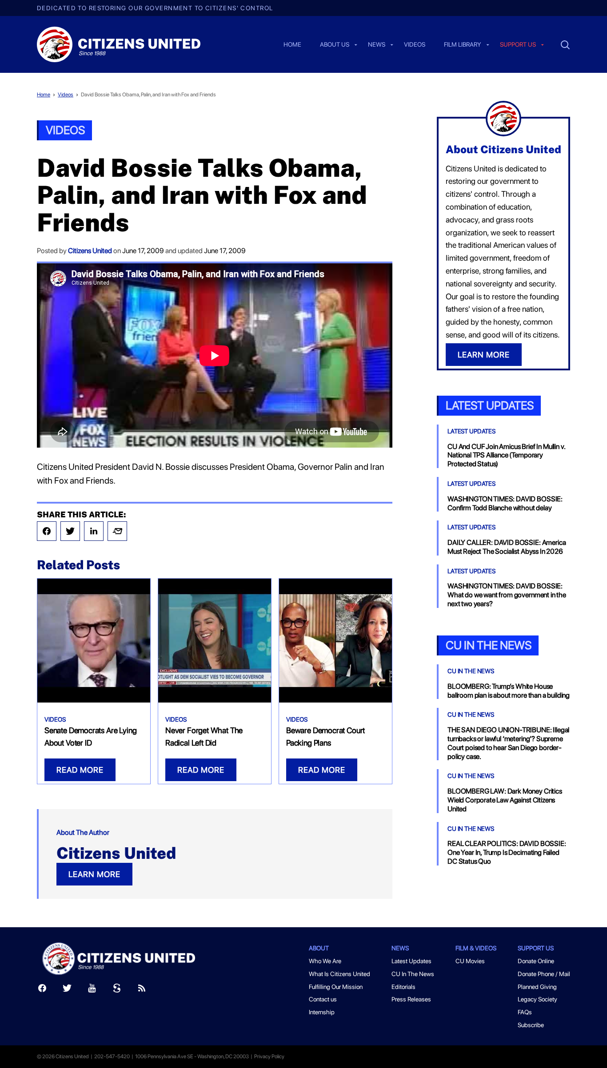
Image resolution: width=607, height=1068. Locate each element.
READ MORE (80, 769)
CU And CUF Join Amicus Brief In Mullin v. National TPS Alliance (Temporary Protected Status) (506, 455)
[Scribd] (117, 990)
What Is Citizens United (339, 973)
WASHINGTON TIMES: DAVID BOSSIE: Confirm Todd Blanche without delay (505, 503)
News (376, 44)
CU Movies (470, 961)
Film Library (462, 44)
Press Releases (411, 999)
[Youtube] (92, 990)
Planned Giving (537, 986)
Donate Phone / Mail (544, 973)
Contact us (323, 999)
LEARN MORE (94, 874)
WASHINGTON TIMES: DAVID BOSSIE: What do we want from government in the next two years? (506, 595)
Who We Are (325, 961)
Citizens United (90, 250)
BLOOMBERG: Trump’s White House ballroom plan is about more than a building (508, 690)
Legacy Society (537, 999)
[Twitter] (70, 531)
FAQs (525, 1012)
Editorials (403, 986)
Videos (414, 44)
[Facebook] (46, 531)
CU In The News (470, 671)
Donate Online (536, 961)
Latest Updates (490, 405)
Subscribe (531, 1024)
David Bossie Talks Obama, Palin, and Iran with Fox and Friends (148, 94)
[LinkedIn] (94, 531)
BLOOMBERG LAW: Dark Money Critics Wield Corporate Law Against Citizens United (504, 800)
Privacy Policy (269, 1056)
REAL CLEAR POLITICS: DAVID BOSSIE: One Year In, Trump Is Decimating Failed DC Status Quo (506, 852)
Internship (322, 1012)
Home (292, 44)
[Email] (117, 531)
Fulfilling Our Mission (336, 986)
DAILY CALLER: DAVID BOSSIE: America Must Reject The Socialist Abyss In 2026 (506, 547)
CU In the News (488, 645)
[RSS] (141, 990)
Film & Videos (475, 948)
